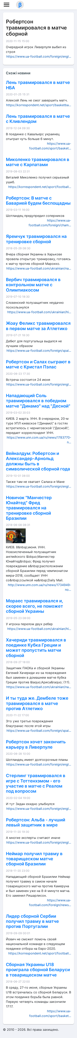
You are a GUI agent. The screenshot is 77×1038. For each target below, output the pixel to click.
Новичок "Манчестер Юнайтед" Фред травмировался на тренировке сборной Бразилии (29, 508)
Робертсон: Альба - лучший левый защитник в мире (35, 822)
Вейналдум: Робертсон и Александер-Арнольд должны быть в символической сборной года (38, 461)
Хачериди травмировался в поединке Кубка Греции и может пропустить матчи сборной (36, 647)
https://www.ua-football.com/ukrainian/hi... (39, 312)
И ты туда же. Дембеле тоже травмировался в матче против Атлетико (37, 703)
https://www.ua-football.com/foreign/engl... (38, 56)
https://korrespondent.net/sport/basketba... (38, 105)
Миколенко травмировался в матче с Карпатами (37, 162)
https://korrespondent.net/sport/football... (39, 187)
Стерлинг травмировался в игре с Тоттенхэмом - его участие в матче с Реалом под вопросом (35, 783)
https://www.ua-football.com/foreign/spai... (39, 350)
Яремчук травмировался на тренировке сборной (36, 239)
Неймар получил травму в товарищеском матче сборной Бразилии (34, 859)
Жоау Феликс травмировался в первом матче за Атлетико (38, 326)
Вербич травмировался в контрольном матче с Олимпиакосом (33, 285)
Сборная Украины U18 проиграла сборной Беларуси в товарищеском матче (38, 969)
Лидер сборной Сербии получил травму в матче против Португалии (32, 921)
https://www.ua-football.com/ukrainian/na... (38, 268)
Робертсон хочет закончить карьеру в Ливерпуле (36, 744)
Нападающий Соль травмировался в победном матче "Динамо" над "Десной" (38, 401)
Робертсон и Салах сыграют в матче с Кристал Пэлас (38, 364)
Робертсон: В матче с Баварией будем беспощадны (38, 200)
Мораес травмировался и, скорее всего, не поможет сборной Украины (34, 606)
